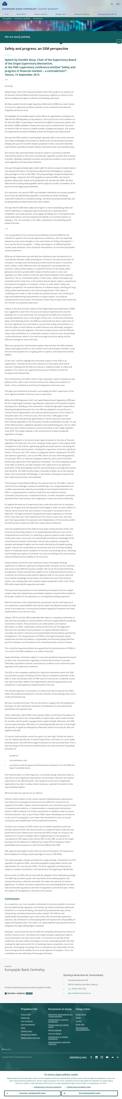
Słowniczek (25, 1018)
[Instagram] (102, 1057)
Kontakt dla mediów (29, 1035)
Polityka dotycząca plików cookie (79, 1087)
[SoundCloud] (112, 1057)
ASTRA (78, 1018)
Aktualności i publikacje (81, 14)
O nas (6, 14)
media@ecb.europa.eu (81, 993)
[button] (115, 4)
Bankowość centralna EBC (106, 14)
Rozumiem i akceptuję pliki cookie (32, 1093)
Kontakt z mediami (16, 993)
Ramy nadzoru (21, 14)
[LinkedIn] (96, 1057)
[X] (91, 1057)
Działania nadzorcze (40, 14)
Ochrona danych (54, 1034)
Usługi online (81, 1015)
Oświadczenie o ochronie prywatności (47, 1087)
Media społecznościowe (30, 1038)
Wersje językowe (54, 1030)
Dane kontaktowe (28, 1025)
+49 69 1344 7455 (78, 989)
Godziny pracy (26, 1031)
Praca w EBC (26, 1015)
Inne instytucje (27, 1021)
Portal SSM (80, 1025)
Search (111, 4)
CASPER (79, 1021)
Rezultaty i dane (61, 14)
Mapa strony (7, 1049)
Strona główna (7, 18)
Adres (23, 1028)
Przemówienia (37, 18)
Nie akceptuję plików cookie (89, 1093)
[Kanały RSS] (118, 1057)
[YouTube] (107, 1057)
